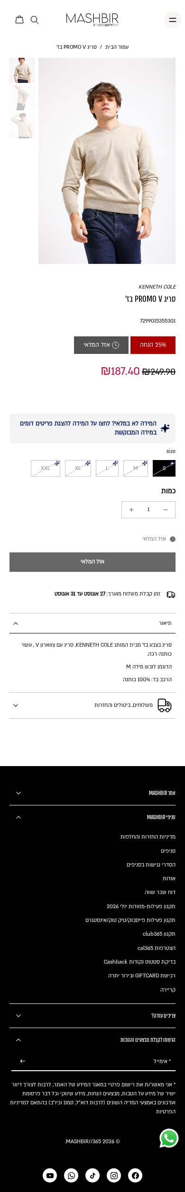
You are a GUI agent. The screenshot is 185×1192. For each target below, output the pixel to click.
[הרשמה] (22, 1061)
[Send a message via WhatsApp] (169, 1138)
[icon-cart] (19, 19)
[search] (34, 20)
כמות (168, 491)
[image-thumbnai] (22, 70)
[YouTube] (50, 1175)
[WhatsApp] (71, 1175)
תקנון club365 (159, 934)
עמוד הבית (117, 47)
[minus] (165, 509)
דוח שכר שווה (160, 892)
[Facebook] (135, 1175)
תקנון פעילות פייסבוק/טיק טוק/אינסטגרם (130, 920)
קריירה (168, 989)
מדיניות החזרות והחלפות (148, 836)
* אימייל (162, 1061)
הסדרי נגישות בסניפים (151, 864)
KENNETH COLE (157, 286)
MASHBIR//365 (83, 1141)
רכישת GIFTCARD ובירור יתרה (142, 975)
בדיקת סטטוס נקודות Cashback (140, 962)
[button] (92, 562)
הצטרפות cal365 (157, 948)
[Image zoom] (107, 160)
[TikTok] (92, 1175)
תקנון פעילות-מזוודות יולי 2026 (141, 906)
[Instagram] (114, 1175)
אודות (169, 878)
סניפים (168, 851)
